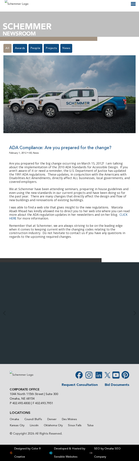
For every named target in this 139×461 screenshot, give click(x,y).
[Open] (133, 5)
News (66, 48)
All (7, 48)
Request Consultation (80, 385)
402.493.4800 (21, 403)
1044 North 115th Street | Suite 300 (34, 394)
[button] (4, 313)
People (35, 48)
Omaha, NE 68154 (22, 398)
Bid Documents (117, 385)
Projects (51, 48)
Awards (20, 48)
